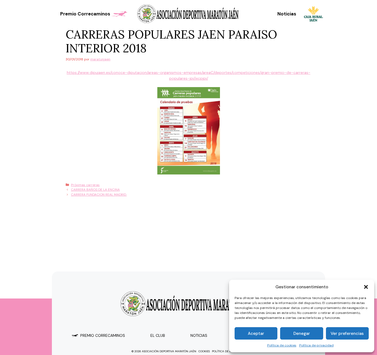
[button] (366, 287)
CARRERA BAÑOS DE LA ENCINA (95, 189)
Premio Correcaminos (85, 14)
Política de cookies (281, 345)
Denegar (301, 333)
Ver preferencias (347, 333)
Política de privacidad (316, 345)
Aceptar (256, 333)
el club (157, 335)
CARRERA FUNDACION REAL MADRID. (99, 194)
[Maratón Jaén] (188, 14)
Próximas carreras (85, 185)
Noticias (286, 14)
